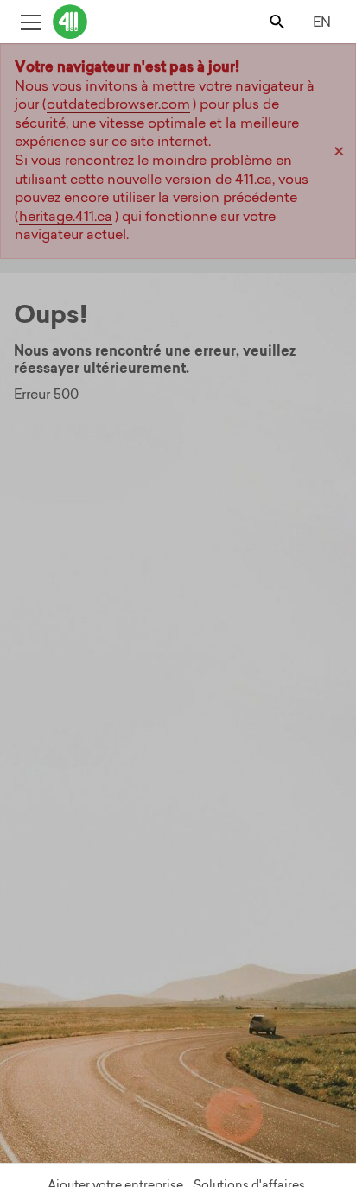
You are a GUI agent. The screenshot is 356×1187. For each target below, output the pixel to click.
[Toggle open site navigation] (31, 21)
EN (322, 21)
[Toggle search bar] (279, 21)
